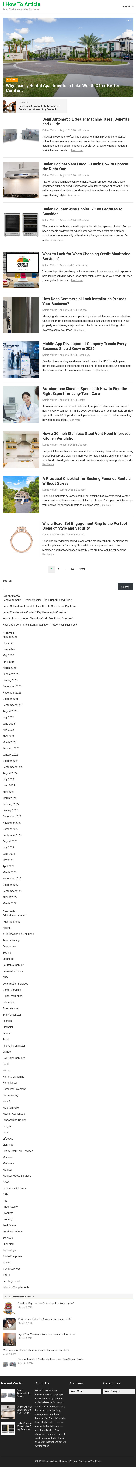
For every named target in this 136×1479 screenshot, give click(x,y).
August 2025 (10, 711)
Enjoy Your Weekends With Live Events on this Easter (47, 1334)
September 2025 (12, 705)
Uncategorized (11, 1281)
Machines (8, 1163)
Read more (77, 150)
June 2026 (9, 649)
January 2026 (10, 680)
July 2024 (8, 779)
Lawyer (7, 1126)
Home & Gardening (13, 1076)
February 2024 (11, 804)
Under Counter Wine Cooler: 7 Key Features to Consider (35, 612)
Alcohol (7, 927)
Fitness (7, 1033)
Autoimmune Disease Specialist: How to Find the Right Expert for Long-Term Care (84, 391)
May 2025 (8, 729)
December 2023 (12, 816)
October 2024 (11, 760)
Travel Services (12, 1268)
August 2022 (10, 897)
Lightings (8, 1144)
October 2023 (11, 829)
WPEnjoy (73, 1461)
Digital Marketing (12, 996)
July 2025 (8, 717)
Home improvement (14, 1089)
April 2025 (9, 736)
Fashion (80, 534)
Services (8, 1237)
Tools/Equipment (13, 1256)
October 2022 (11, 884)
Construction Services (15, 983)
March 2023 (9, 872)
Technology (84, 355)
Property (8, 1219)
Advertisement (11, 921)
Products (8, 1213)
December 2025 (12, 686)
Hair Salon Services (14, 1058)
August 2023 (10, 841)
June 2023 (9, 853)
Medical (7, 1169)
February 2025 (11, 748)
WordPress (95, 1461)
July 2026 (8, 643)
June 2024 (9, 785)
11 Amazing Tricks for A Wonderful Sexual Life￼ (44, 1319)
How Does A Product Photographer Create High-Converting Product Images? (38, 109)
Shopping (8, 1244)
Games (7, 1051)
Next (82, 569)
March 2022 (9, 903)
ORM (5, 1194)
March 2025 (9, 742)
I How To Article (21, 4)
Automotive (9, 946)
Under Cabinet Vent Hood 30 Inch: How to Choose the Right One (39, 606)
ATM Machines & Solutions (18, 934)
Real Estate (9, 1225)
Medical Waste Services (17, 1175)
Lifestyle (8, 1138)
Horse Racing (10, 1095)
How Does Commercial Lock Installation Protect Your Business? (40, 624)
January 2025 (10, 754)
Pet (5, 1200)
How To (7, 1101)
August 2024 (10, 773)
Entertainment (11, 1008)
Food (6, 1039)
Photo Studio (10, 1206)
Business (12, 80)
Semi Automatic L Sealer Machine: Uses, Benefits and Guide (37, 600)
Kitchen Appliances (14, 1113)
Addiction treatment (14, 915)
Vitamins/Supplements (16, 1287)
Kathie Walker (49, 130)
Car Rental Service (13, 965)
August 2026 (10, 636)
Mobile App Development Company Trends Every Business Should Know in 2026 (84, 346)
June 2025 (9, 723)
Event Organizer (12, 1014)
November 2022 (12, 878)
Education (8, 1002)
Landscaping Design (14, 1120)
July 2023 (8, 847)
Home (6, 1070)
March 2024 (9, 798)
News (6, 1182)
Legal (6, 1132)
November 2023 (12, 822)
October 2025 (11, 698)
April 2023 (9, 866)
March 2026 (9, 667)
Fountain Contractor (14, 1045)
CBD (5, 977)
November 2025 (12, 692)
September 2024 (12, 767)
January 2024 (10, 810)
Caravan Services (13, 971)
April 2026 (9, 661)
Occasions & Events (14, 1188)
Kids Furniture (11, 1107)
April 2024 (9, 791)
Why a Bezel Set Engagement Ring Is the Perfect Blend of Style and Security (84, 526)
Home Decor (10, 1082)
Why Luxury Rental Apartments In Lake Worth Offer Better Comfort (62, 88)
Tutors (6, 1275)
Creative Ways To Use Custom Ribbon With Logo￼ (46, 1303)
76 (72, 569)
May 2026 (8, 655)
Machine (7, 1157)
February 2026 (11, 674)
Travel (6, 1262)
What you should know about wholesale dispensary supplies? (36, 1350)
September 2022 (12, 891)
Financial (82, 265)
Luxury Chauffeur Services (18, 1151)
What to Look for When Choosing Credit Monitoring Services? (38, 618)
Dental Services (12, 989)
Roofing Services (13, 1231)
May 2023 (8, 860)
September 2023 (12, 835)
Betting (7, 952)
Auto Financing (11, 940)
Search (7, 580)
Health (81, 400)
